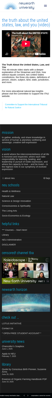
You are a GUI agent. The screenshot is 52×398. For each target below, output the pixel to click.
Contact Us (7, 328)
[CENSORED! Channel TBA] (26, 270)
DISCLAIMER (9, 244)
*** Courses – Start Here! (14, 230)
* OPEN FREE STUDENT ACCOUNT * (21, 333)
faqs (48, 178)
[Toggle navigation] (45, 6)
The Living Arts (9, 211)
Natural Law (8, 196)
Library (5, 235)
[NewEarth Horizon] (26, 302)
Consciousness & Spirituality (16, 206)
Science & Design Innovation (16, 201)
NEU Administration (12, 239)
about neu (10, 178)
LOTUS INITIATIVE (11, 323)
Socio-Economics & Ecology (16, 215)
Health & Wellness (11, 191)
